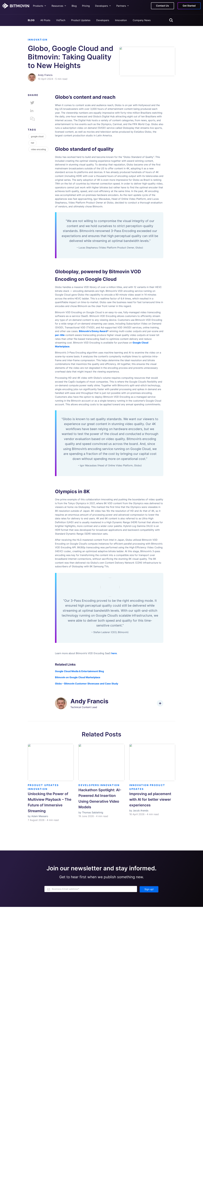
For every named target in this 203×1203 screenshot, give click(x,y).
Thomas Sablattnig (92, 812)
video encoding (38, 149)
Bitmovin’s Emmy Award (93, 331)
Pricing (86, 5)
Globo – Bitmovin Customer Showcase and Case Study (86, 683)
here (114, 653)
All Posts (45, 20)
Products (38, 5)
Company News (142, 20)
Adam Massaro (39, 816)
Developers (102, 20)
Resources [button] (57, 5)
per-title (60, 335)
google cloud (37, 136)
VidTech (60, 20)
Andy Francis (45, 75)
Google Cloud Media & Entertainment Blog (79, 671)
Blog (74, 5)
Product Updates (80, 20)
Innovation (121, 20)
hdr (32, 143)
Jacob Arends (140, 810)
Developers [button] (101, 5)
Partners (121, 5)
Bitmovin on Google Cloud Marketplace (77, 677)
